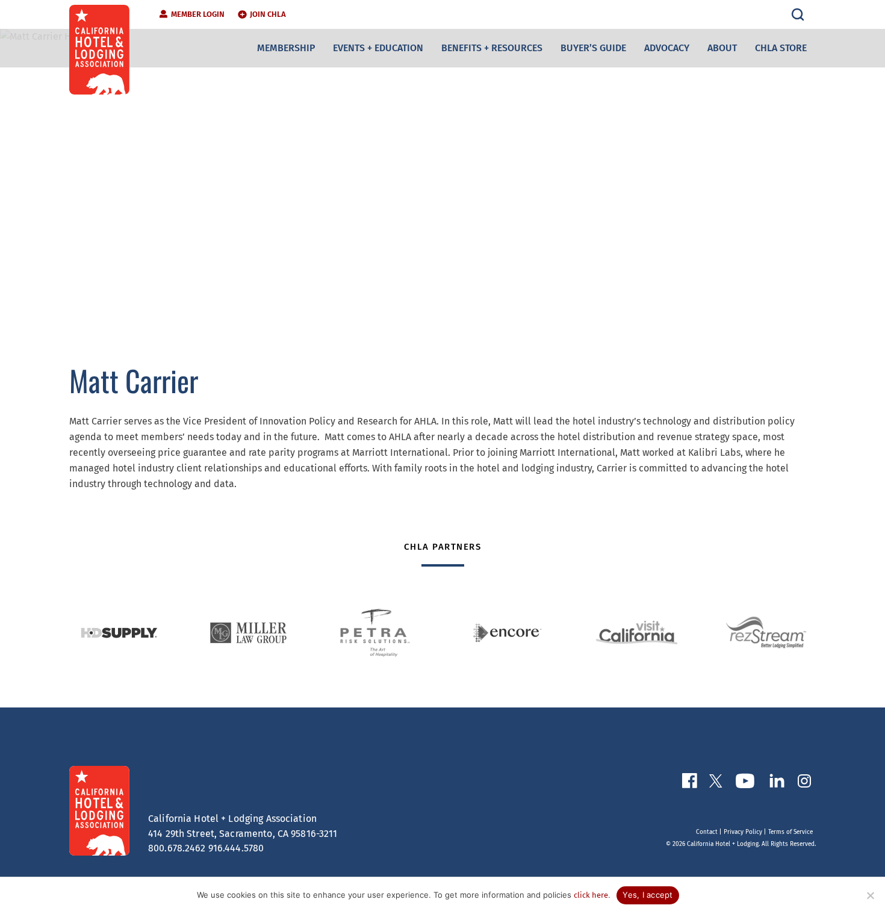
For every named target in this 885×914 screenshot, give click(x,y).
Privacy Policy (743, 832)
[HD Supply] (119, 632)
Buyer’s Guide (593, 48)
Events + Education (378, 48)
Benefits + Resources (491, 48)
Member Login (198, 14)
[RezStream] (766, 633)
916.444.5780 (236, 848)
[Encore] (507, 632)
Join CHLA (268, 14)
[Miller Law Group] (248, 633)
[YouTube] (745, 783)
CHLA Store (781, 48)
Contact (707, 832)
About (722, 48)
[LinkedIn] (777, 783)
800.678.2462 (177, 848)
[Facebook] (689, 783)
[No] (870, 895)
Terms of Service (790, 832)
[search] (798, 14)
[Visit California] (636, 632)
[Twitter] (715, 783)
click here (591, 895)
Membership (286, 48)
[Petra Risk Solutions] (377, 632)
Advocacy (666, 48)
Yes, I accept (647, 895)
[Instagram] (804, 783)
